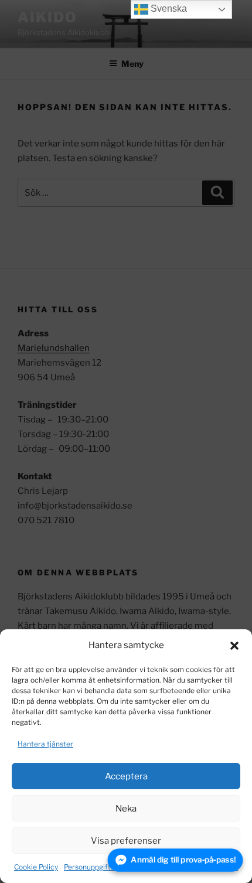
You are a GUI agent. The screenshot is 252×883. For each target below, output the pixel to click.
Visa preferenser (126, 841)
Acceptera (126, 776)
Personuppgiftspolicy (99, 866)
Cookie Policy (36, 866)
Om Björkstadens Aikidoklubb (188, 866)
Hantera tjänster (45, 743)
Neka (126, 808)
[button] (234, 646)
